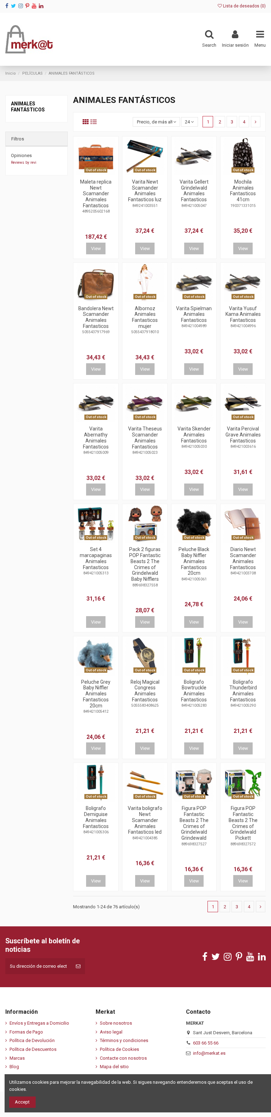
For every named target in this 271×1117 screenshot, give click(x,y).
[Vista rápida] (100, 173)
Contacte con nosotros (123, 1058)
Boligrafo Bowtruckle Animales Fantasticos (194, 690)
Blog (14, 1066)
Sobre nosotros (116, 1023)
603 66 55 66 (205, 1043)
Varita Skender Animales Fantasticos (194, 435)
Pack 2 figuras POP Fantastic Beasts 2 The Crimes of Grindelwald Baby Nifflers (145, 564)
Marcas (17, 1058)
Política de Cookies (119, 1049)
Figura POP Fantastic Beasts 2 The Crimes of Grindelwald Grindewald (194, 823)
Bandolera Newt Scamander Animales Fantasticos (96, 317)
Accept (22, 1102)
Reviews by (23, 162)
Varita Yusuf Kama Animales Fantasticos (243, 314)
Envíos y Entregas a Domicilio (39, 1023)
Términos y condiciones (124, 1040)
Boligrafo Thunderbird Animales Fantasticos (243, 690)
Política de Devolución (32, 1040)
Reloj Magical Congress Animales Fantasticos (145, 690)
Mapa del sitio (114, 1066)
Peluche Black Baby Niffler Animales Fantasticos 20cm (194, 561)
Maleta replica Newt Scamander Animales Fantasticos (96, 193)
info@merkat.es (209, 1053)
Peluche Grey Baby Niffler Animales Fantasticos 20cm (95, 693)
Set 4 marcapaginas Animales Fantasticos (96, 558)
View (96, 248)
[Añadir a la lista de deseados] (91, 173)
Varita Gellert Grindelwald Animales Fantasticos (194, 190)
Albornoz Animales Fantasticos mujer (145, 317)
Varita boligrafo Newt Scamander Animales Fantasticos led (145, 820)
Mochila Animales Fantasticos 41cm (243, 190)
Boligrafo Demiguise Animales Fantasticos (96, 817)
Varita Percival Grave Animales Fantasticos (243, 435)
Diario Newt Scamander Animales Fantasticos (243, 558)
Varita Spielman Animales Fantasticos (194, 314)
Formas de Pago (26, 1032)
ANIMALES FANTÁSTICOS (28, 106)
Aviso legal (111, 1032)
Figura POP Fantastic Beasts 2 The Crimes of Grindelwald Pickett (243, 823)
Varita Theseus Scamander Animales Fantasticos (145, 437)
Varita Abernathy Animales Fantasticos (96, 437)
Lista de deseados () (244, 6)
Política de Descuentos (33, 1049)
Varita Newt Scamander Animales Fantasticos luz (145, 190)
